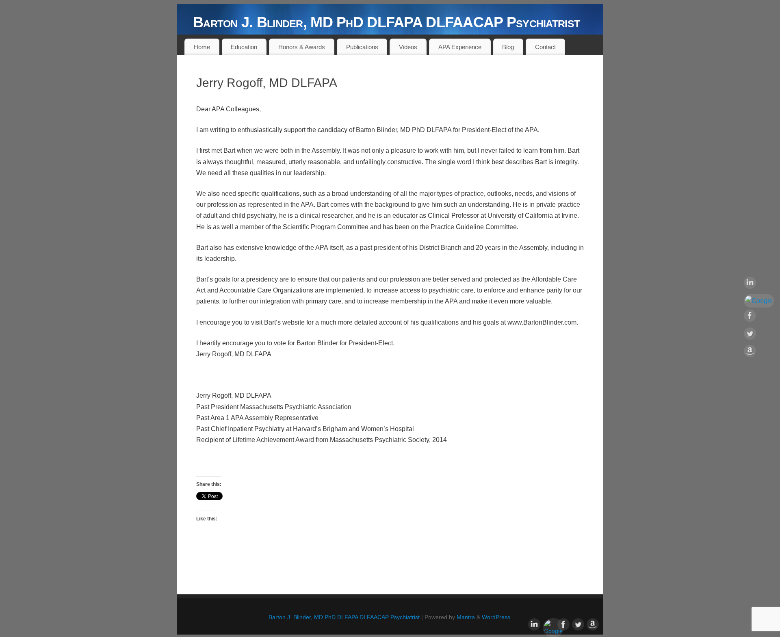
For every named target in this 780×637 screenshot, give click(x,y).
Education (244, 46)
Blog (508, 46)
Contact (545, 46)
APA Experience (459, 46)
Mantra (466, 617)
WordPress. (497, 617)
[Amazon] (759, 352)
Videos (408, 46)
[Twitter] (759, 335)
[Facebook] (759, 317)
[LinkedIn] (759, 284)
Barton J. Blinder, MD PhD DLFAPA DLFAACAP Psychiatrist (386, 22)
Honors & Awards (301, 46)
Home (202, 46)
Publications (362, 46)
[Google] (759, 301)
